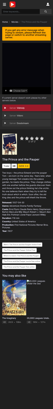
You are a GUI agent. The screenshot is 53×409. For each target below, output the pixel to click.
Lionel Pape (25, 214)
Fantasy (37, 206)
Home (5, 22)
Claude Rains (26, 209)
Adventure (14, 206)
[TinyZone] (13, 4)
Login (48, 4)
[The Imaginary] (14, 297)
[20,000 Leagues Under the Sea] (39, 297)
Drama (23, 206)
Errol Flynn (14, 209)
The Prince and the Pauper (20, 159)
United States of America (24, 221)
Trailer (6, 166)
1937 (10, 231)
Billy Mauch (24, 212)
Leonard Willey (39, 214)
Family (30, 206)
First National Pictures (25, 225)
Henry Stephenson (42, 209)
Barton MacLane (10, 212)
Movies (14, 22)
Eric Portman (13, 214)
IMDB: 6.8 (23, 166)
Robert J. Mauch (38, 212)
